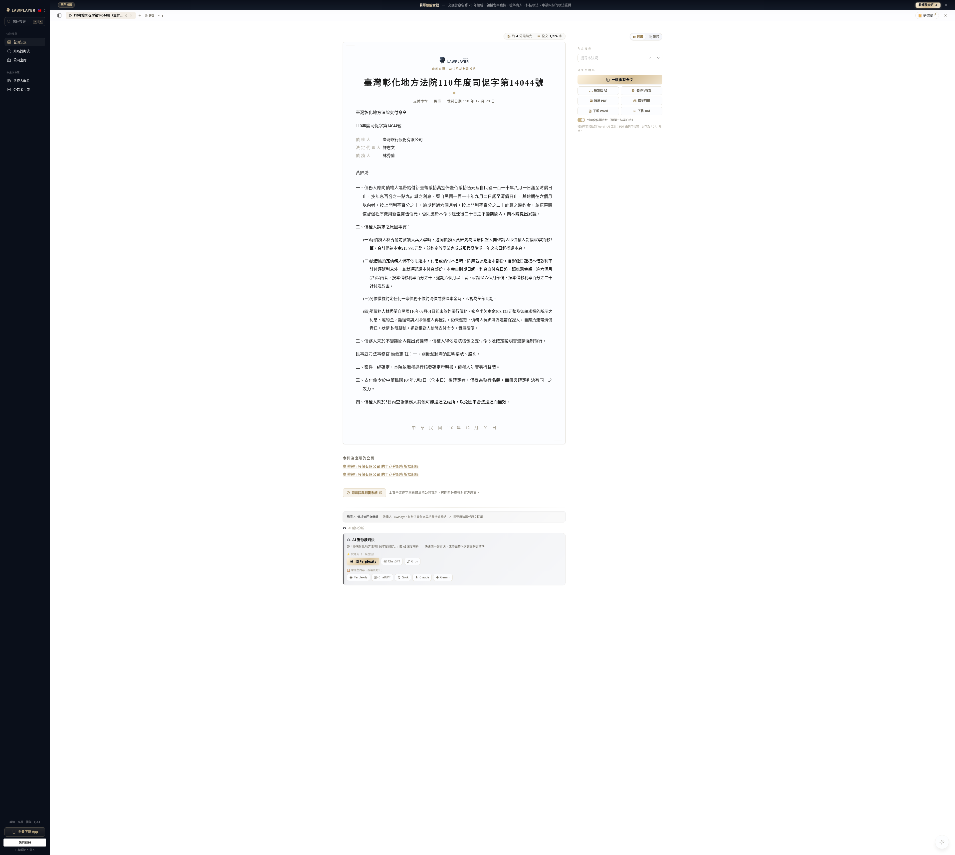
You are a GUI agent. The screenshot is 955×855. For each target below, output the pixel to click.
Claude (424, 577)
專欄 (20, 822)
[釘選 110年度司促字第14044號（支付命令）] (126, 15)
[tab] (638, 37)
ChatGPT (394, 561)
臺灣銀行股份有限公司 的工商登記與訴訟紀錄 (381, 466)
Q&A (37, 822)
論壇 (12, 822)
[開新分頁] (140, 15)
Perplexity (361, 577)
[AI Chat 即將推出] (942, 842)
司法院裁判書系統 (365, 492)
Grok (414, 561)
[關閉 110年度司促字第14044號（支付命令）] (131, 15)
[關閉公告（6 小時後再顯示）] (946, 5)
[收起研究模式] (945, 15)
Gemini (445, 577)
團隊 (28, 822)
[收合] (59, 15)
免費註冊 (25, 842)
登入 (32, 850)
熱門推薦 (66, 4)
